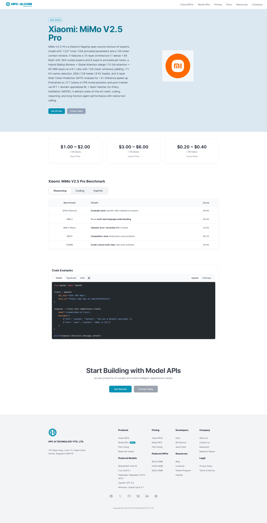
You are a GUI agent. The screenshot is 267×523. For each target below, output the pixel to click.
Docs (229, 4)
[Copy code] (89, 278)
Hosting (179, 475)
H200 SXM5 (157, 466)
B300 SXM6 (157, 470)
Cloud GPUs (123, 438)
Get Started (120, 389)
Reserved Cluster (126, 451)
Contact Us (204, 442)
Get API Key (56, 111)
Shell (82, 278)
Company (257, 4)
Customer (180, 466)
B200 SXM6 (157, 461)
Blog (178, 461)
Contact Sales (76, 111)
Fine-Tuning (123, 447)
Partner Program (183, 470)
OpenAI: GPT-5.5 (126, 483)
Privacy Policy (205, 466)
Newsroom (204, 447)
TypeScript (71, 278)
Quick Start (181, 447)
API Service (181, 442)
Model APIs (126, 442)
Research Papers (207, 451)
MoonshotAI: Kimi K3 (127, 466)
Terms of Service (207, 470)
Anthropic (206, 278)
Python (59, 278)
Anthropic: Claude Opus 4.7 (131, 487)
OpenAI (194, 278)
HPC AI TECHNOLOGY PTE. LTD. (66, 441)
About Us (203, 438)
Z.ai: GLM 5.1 (124, 470)
